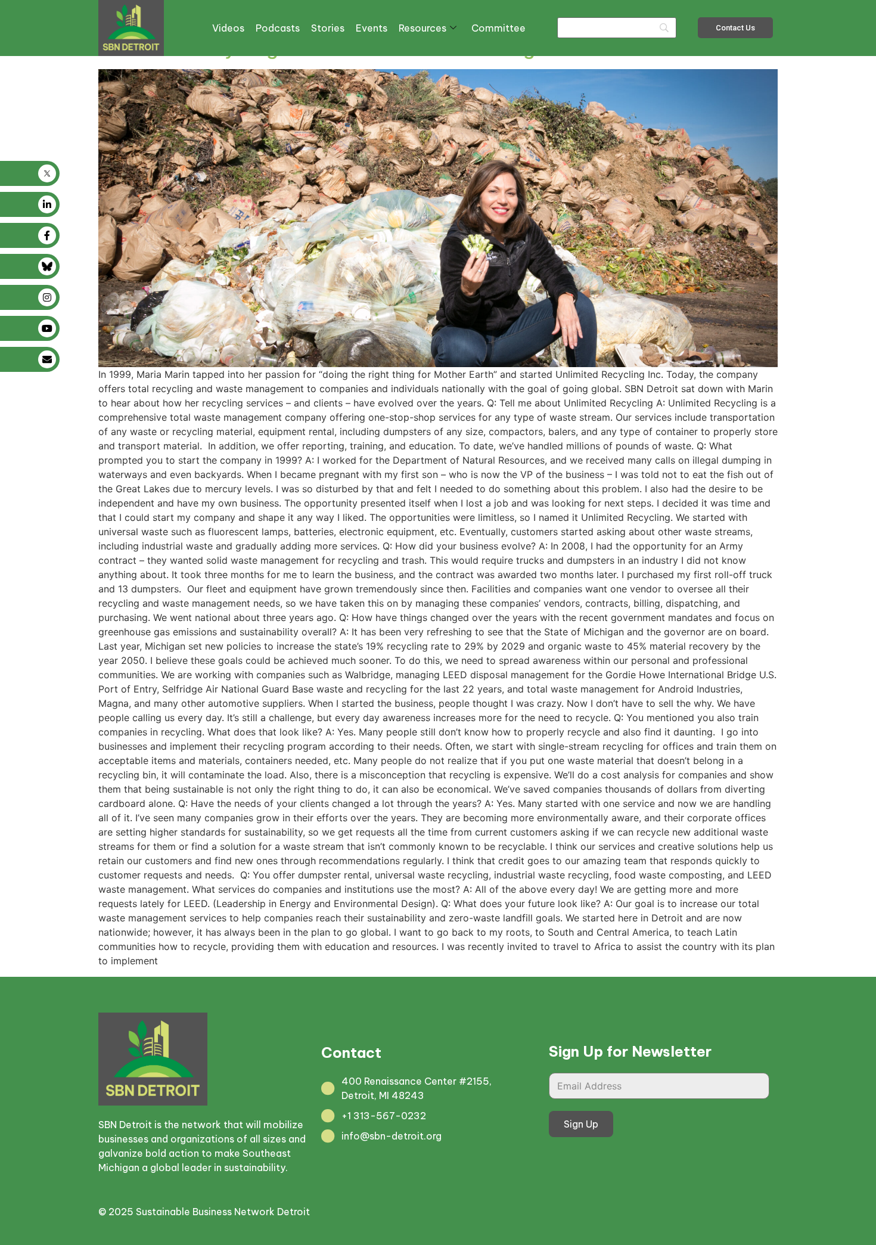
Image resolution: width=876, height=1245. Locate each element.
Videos (228, 28)
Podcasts (278, 28)
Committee (498, 28)
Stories (327, 28)
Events (371, 28)
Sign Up (581, 1124)
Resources (422, 28)
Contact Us (735, 27)
